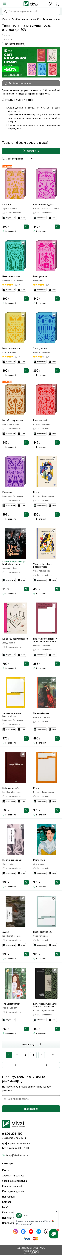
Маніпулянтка (40, 276)
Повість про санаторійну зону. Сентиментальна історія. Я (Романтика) (45, 640)
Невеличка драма (11, 276)
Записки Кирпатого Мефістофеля (12, 714)
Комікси (6, 1202)
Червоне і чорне (41, 713)
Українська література (14, 1180)
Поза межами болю (43, 932)
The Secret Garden (11, 1004)
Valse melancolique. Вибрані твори (42, 565)
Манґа (5, 1207)
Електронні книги (12, 1212)
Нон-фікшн (8, 1196)
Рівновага (7, 492)
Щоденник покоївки (12, 860)
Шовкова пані (40, 420)
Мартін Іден (39, 860)
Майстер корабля (11, 348)
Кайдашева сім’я (10, 788)
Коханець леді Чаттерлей (15, 639)
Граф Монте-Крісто (11, 564)
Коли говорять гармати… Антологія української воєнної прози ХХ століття (46, 1005)
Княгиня (6, 204)
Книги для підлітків (13, 1191)
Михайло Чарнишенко (13, 420)
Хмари (5, 932)
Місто (36, 492)
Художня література (13, 1175)
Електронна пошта (18, 1098)
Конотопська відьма (43, 204)
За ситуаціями (40, 348)
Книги (5, 1170)
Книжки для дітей (12, 1186)
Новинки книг (10, 1217)
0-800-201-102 (12, 1134)
